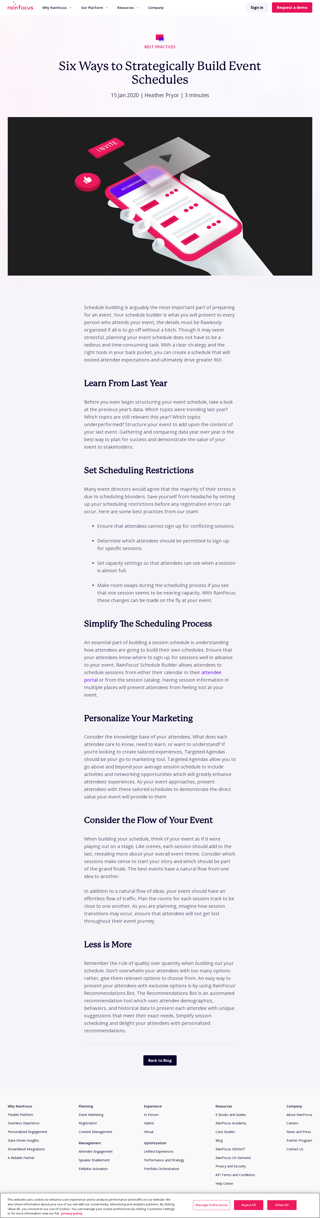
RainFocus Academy (231, 1123)
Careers (292, 1123)
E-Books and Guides (231, 1114)
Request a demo (292, 7)
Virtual (148, 1131)
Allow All (282, 1205)
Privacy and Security (231, 1166)
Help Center (224, 1183)
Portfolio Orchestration (161, 1168)
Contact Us (295, 1149)
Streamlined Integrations (26, 1149)
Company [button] (156, 7)
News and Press (299, 1131)
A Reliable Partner (21, 1157)
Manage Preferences (211, 1205)
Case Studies (225, 1131)
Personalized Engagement (27, 1131)
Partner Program (299, 1140)
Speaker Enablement (94, 1160)
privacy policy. (72, 1213)
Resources (125, 7)
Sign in (257, 7)
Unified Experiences (159, 1151)
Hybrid (149, 1123)
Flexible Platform (20, 1114)
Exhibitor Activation (93, 1168)
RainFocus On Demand (233, 1157)
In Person (151, 1114)
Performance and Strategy (164, 1160)
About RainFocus (299, 1114)
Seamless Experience (24, 1123)
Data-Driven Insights (23, 1140)
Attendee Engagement (96, 1151)
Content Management (95, 1131)
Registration (88, 1123)
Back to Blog (160, 1060)
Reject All (249, 1205)
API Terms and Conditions (235, 1175)
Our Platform (92, 7)
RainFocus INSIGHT (230, 1149)
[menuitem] (57, 7)
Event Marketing (91, 1114)
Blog (219, 1140)
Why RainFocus (54, 7)
